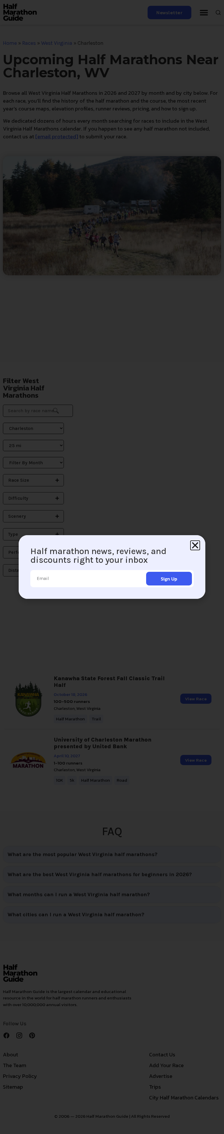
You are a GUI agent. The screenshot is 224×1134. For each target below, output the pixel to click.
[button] (195, 545)
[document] (112, 567)
